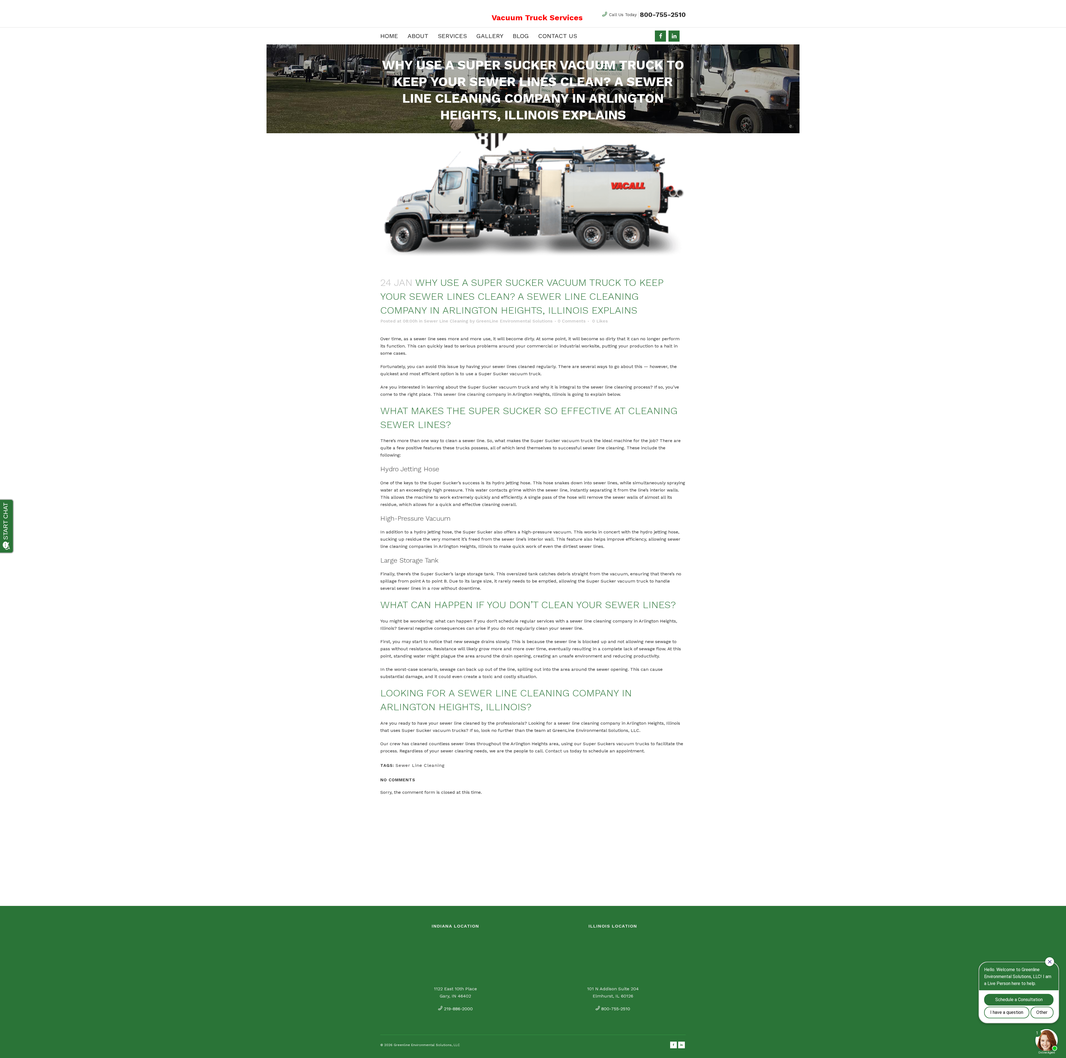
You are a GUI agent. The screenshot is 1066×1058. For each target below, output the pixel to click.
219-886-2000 (458, 1008)
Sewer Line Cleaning (446, 321)
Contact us (557, 751)
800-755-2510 (663, 15)
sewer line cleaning (464, 394)
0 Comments (571, 321)
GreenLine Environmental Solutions (514, 321)
